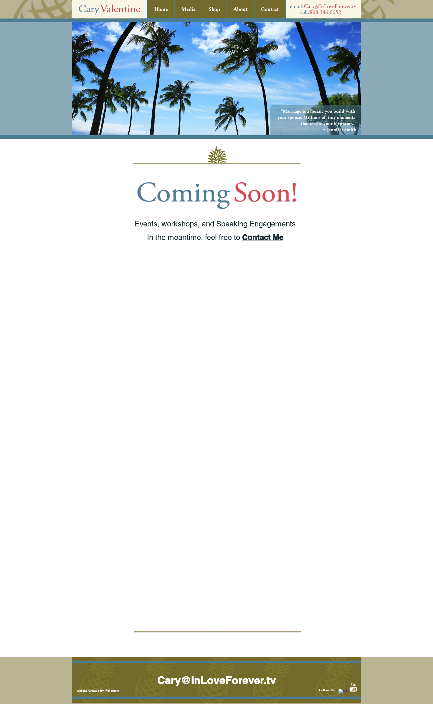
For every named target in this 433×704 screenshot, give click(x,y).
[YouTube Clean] (353, 687)
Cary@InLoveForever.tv (216, 680)
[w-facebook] (342, 693)
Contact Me (262, 237)
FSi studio (112, 691)
